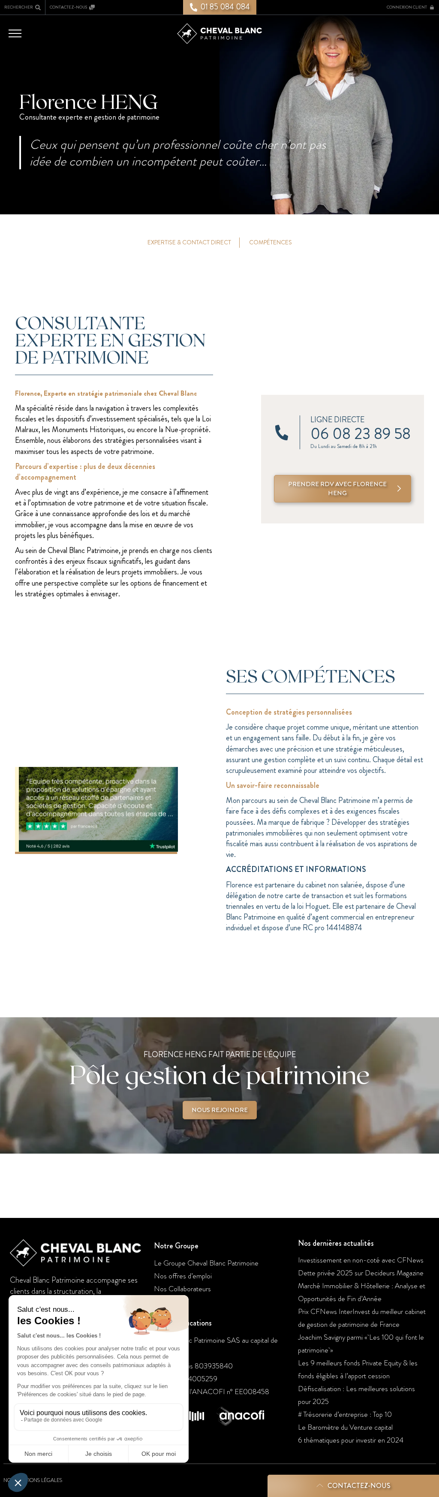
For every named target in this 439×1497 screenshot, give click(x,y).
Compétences (270, 242)
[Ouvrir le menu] (15, 33)
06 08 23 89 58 (360, 434)
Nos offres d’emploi (183, 1276)
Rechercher (18, 7)
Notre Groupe (176, 1245)
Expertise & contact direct (189, 242)
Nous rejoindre (220, 1110)
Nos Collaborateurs (182, 1289)
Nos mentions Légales (32, 1480)
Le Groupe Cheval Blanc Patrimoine (206, 1263)
